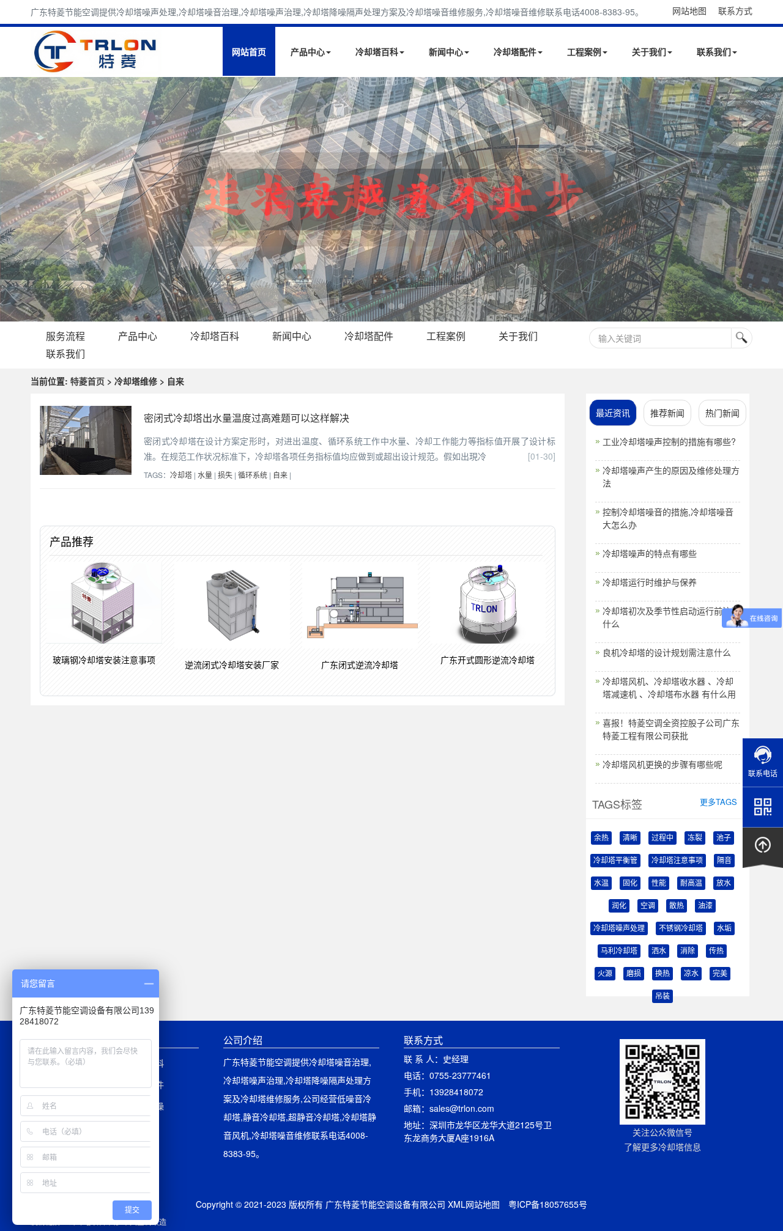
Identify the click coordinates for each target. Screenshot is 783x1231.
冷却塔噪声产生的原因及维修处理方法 (671, 476)
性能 (658, 883)
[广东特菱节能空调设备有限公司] (96, 66)
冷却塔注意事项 (677, 860)
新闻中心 (446, 51)
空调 (647, 906)
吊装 (662, 996)
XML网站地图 (474, 1204)
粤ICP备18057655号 (547, 1204)
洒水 (658, 951)
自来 (280, 474)
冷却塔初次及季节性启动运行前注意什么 (671, 617)
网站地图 (689, 10)
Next (12, 199)
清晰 (630, 838)
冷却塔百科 (376, 51)
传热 (716, 951)
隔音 (724, 860)
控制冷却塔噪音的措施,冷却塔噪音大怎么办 (668, 518)
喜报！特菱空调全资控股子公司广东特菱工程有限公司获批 (671, 728)
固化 (630, 883)
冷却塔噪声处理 (619, 928)
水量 (205, 474)
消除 (687, 951)
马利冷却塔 (619, 951)
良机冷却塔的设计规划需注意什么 (667, 652)
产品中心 (308, 51)
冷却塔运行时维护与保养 (650, 582)
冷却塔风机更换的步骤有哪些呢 (662, 764)
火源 (605, 973)
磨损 (633, 973)
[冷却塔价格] (391, 199)
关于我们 (649, 51)
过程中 (662, 838)
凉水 (691, 973)
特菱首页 (87, 381)
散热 (676, 906)
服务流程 (65, 336)
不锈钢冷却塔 (681, 928)
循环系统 (252, 474)
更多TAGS (718, 801)
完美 (720, 973)
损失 (225, 474)
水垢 (724, 928)
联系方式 (735, 10)
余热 (601, 838)
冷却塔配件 (515, 51)
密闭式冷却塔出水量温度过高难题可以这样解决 (246, 418)
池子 (723, 838)
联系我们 (714, 51)
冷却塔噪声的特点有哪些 (650, 553)
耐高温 (691, 883)
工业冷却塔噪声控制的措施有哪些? (669, 441)
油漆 (705, 906)
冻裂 (695, 838)
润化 (619, 906)
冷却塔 (181, 474)
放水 (723, 883)
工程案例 (584, 51)
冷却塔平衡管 (615, 860)
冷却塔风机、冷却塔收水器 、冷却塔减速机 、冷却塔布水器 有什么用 (669, 687)
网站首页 (249, 51)
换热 (662, 973)
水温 (601, 883)
